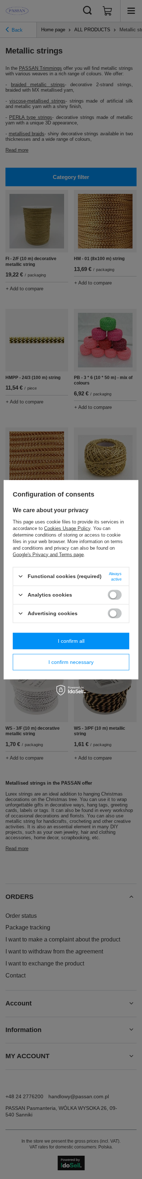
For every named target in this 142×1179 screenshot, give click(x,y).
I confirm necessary (71, 662)
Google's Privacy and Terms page (48, 554)
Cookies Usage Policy (67, 528)
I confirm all (71, 641)
